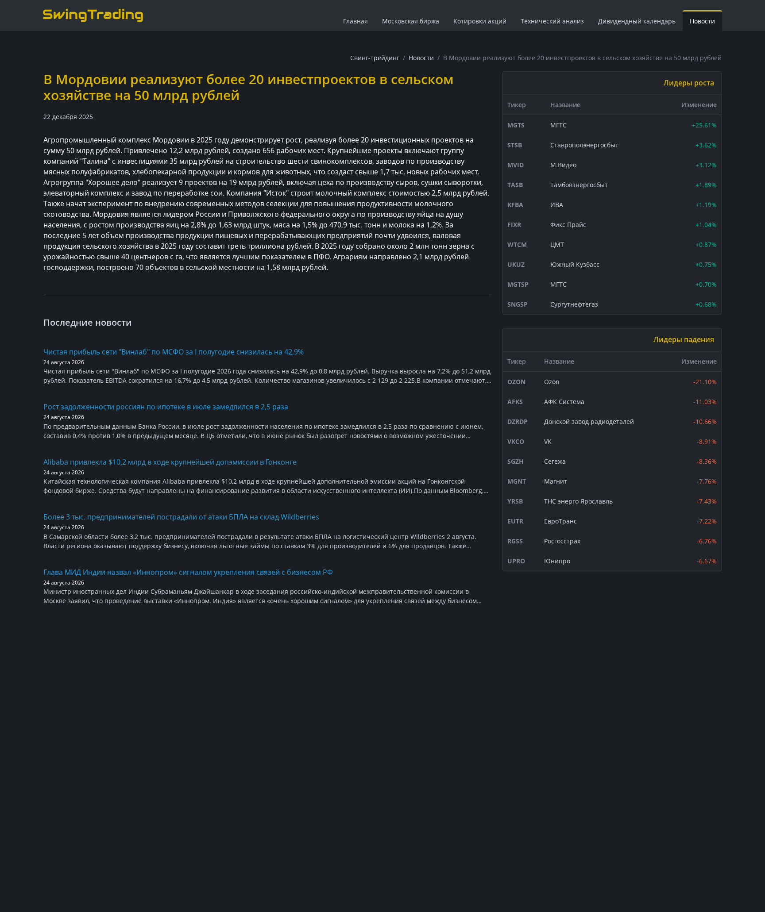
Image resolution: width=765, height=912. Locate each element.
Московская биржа (410, 21)
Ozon (552, 381)
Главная (355, 21)
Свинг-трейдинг (374, 58)
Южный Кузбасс (574, 264)
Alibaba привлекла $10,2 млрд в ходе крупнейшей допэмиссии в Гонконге (170, 462)
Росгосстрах (562, 541)
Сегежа (555, 461)
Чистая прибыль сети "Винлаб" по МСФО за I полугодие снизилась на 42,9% (173, 352)
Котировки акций (479, 21)
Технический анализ (552, 21)
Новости (702, 21)
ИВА (556, 204)
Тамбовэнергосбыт (579, 185)
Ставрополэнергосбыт (584, 145)
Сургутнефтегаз (574, 304)
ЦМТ (557, 244)
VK (548, 441)
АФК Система (564, 401)
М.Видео (563, 165)
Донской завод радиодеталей (589, 421)
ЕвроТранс (560, 521)
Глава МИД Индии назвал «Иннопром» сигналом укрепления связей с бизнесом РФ (188, 572)
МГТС (558, 125)
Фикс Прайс (568, 224)
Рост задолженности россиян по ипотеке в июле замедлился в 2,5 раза (165, 407)
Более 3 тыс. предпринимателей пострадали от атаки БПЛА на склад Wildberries (181, 517)
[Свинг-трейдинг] (93, 15)
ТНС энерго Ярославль (578, 501)
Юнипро (557, 561)
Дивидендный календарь (637, 21)
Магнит (555, 481)
